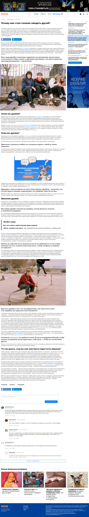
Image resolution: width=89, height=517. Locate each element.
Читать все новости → (75, 62)
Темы (24, 509)
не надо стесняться (49, 364)
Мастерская (56, 14)
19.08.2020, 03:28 (12, 431)
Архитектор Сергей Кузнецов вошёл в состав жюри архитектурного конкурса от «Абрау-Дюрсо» (78, 45)
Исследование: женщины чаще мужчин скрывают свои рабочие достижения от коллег (77, 52)
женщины (70, 49)
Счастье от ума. (32, 492)
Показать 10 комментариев (33, 461)
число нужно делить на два (44, 327)
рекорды (70, 35)
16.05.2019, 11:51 (8, 443)
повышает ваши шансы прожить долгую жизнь (17, 125)
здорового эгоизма (58, 353)
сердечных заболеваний (32, 126)
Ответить (7, 415)
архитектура (71, 42)
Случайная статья (62, 14)
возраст (12, 384)
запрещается (48, 510)
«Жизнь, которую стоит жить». (32, 228)
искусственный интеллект (74, 55)
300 (49, 239)
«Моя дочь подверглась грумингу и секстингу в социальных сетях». (54, 494)
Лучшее (36, 14)
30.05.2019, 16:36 (12, 421)
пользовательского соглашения (68, 513)
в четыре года (28, 136)
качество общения (18, 334)
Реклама (25, 506)
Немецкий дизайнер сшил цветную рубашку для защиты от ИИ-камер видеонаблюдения (77, 58)
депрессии (33, 129)
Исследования (39, 116)
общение (3, 19)
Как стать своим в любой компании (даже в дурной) (20, 225)
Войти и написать (51, 401)
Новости (43, 14)
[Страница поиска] (87, 14)
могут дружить (26, 48)
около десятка (46, 215)
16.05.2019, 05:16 (8, 408)
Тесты (49, 14)
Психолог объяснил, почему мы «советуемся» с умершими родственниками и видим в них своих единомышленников (76, 31)
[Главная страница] (4, 14)
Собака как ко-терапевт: (11, 491)
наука (69, 21)
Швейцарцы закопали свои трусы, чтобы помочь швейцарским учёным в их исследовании (77, 25)
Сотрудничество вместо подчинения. (76, 493)
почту (72, 511)
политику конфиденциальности (52, 514)
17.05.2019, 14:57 (12, 453)
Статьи (28, 14)
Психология (71, 28)
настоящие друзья (29, 359)
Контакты (26, 508)
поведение (21, 384)
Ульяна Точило (10, 19)
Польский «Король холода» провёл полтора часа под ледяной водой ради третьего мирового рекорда (77, 39)
